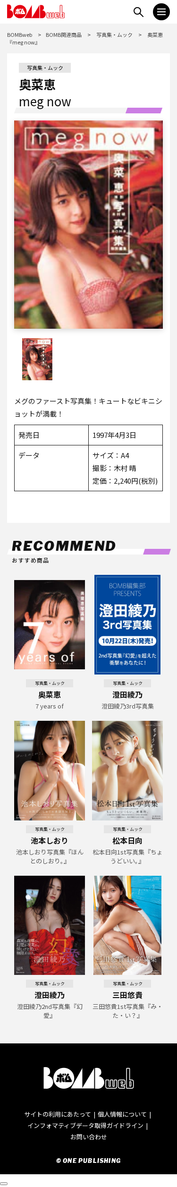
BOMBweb (19, 34)
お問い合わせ (88, 1136)
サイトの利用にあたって (57, 1114)
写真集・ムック (114, 34)
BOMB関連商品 (64, 34)
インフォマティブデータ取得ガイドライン (85, 1125)
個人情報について (122, 1114)
